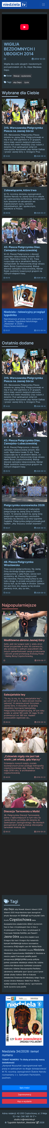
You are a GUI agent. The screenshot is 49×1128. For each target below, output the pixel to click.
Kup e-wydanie (24, 1101)
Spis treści (25, 1087)
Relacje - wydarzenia (22, 76)
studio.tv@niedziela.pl (24, 1119)
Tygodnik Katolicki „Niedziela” (21, 1122)
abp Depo (17, 82)
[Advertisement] (24, 866)
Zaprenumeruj (24, 1094)
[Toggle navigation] (43, 4)
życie (26, 82)
